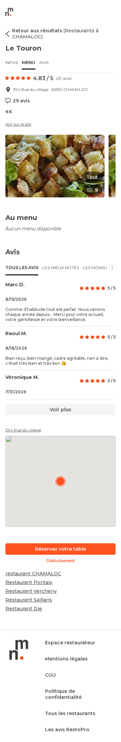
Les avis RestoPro (67, 730)
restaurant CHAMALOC (33, 574)
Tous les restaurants (70, 713)
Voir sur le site (18, 124)
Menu (28, 62)
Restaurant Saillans (28, 600)
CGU (50, 675)
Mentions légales (66, 659)
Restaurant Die (23, 609)
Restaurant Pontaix (28, 582)
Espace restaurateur (70, 643)
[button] (55, 166)
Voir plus (60, 410)
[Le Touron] (60, 481)
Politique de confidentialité (63, 694)
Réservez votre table (60, 549)
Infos (11, 62)
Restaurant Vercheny (31, 591)
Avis (43, 62)
